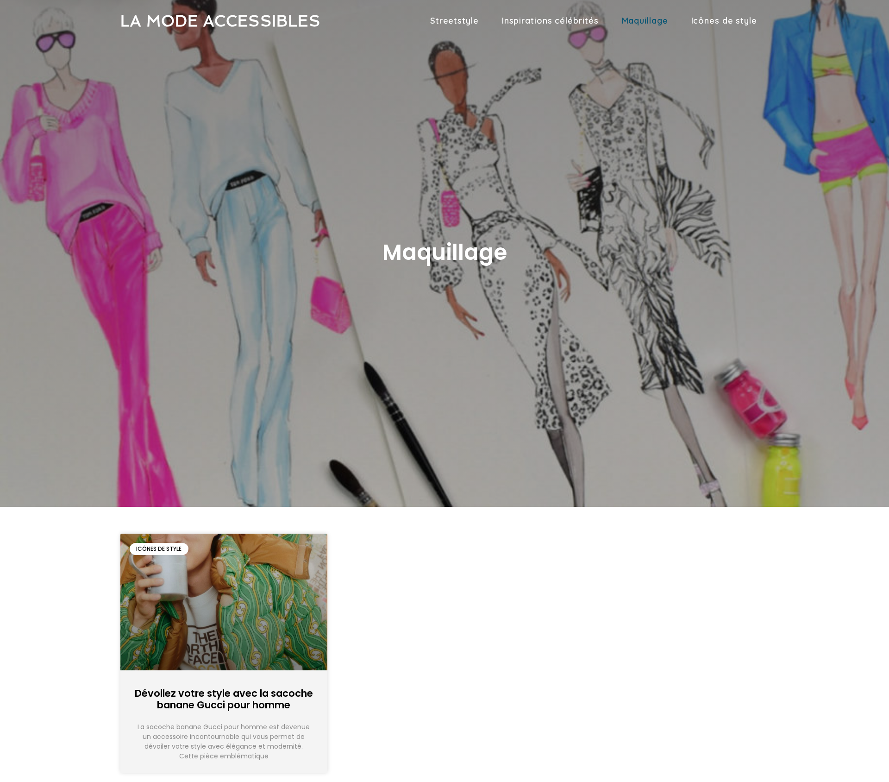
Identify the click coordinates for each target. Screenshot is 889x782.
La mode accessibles (220, 21)
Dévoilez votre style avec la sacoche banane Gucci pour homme (224, 699)
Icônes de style (724, 20)
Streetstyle (454, 20)
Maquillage (645, 20)
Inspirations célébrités (550, 20)
